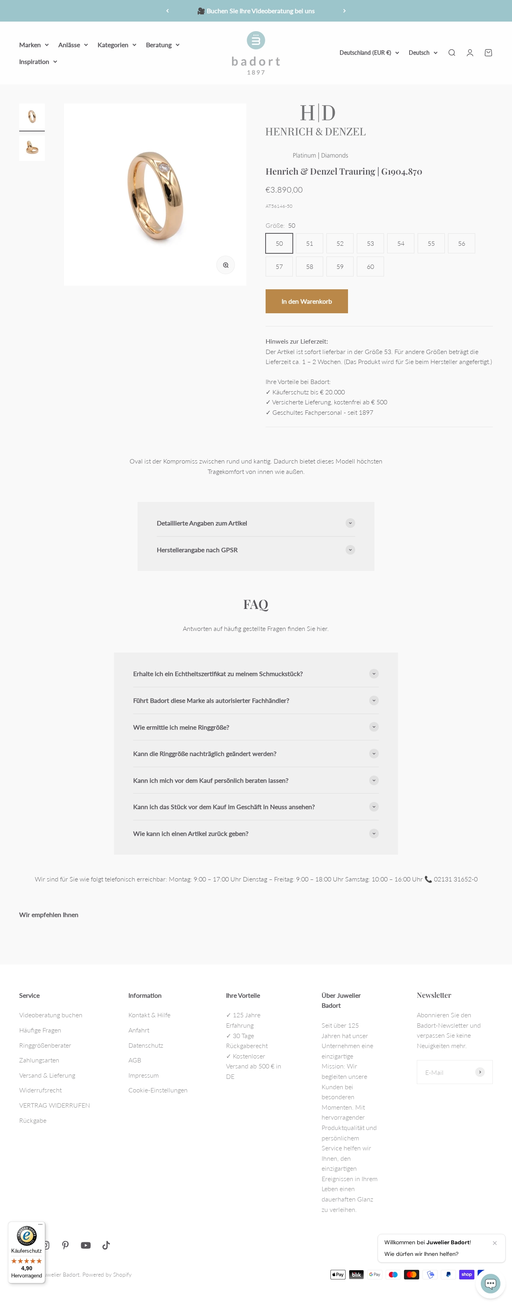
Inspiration (34, 61)
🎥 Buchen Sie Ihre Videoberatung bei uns (256, 10)
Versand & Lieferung (47, 1075)
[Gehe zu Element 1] (32, 117)
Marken (30, 44)
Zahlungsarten (39, 1060)
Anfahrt (138, 1030)
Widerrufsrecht (40, 1090)
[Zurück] (167, 11)
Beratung (159, 44)
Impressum (143, 1075)
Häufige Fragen (40, 1030)
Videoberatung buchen (50, 1015)
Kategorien (113, 44)
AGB (134, 1060)
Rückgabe (32, 1120)
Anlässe (69, 44)
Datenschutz (145, 1045)
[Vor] (344, 11)
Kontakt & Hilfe (149, 1015)
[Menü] (40, 1226)
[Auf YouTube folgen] (85, 1245)
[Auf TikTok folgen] (106, 1245)
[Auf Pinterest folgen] (65, 1245)
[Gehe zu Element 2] (32, 149)
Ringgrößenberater (45, 1045)
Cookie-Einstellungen (158, 1090)
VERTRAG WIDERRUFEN (54, 1105)
